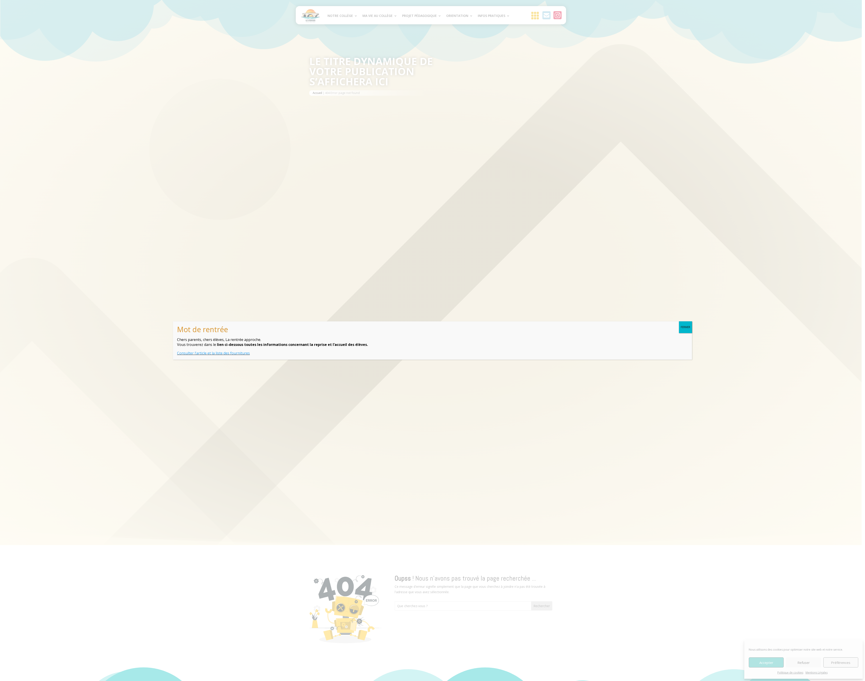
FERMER (685, 327)
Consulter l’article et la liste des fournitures (213, 353)
